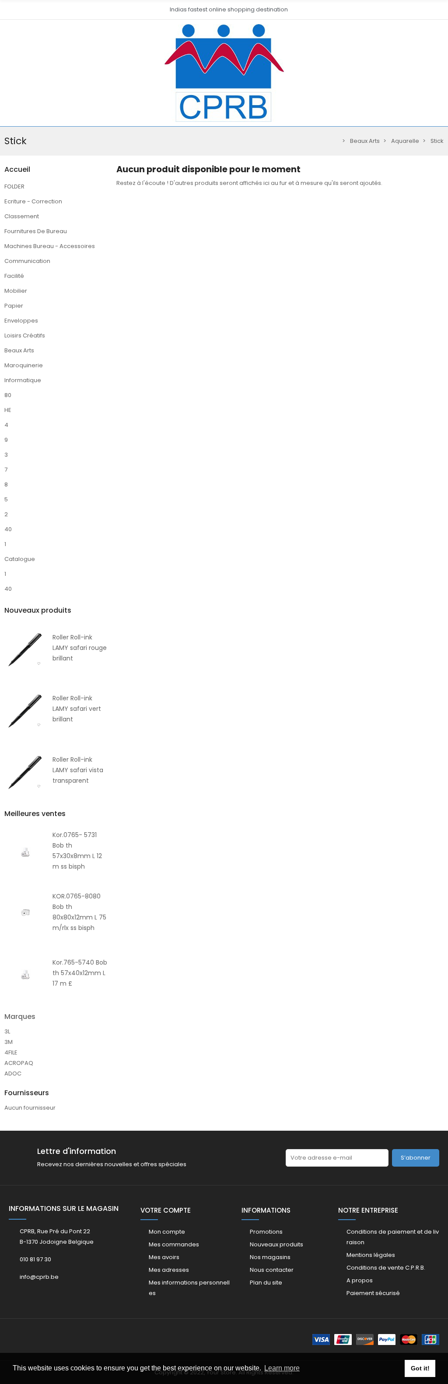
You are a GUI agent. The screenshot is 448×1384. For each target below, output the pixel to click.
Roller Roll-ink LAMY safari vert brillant (76, 709)
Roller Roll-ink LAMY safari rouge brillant (79, 648)
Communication (27, 261)
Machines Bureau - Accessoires (49, 246)
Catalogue (19, 559)
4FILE (11, 1052)
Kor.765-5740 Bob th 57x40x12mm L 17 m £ (79, 973)
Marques (19, 1016)
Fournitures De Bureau (35, 231)
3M (8, 1042)
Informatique (22, 380)
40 (8, 529)
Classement (21, 216)
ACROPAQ (18, 1063)
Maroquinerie (23, 365)
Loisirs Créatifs (24, 335)
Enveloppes (21, 320)
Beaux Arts (19, 350)
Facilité (14, 276)
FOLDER (14, 186)
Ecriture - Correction (33, 201)
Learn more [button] (282, 1368)
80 (7, 395)
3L (7, 1031)
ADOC (12, 1073)
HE (7, 410)
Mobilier (15, 291)
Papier (13, 306)
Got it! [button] (420, 1368)
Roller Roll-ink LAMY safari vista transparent (77, 770)
